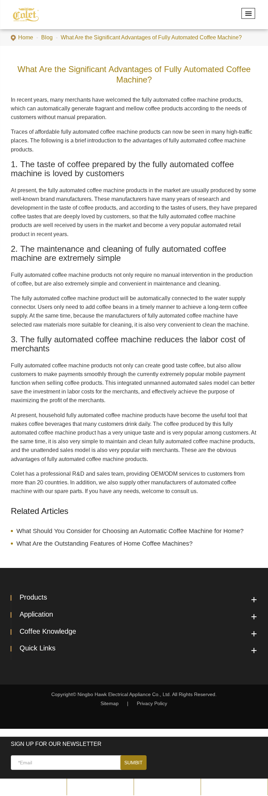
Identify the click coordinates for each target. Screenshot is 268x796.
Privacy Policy (152, 703)
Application (36, 614)
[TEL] (100, 786)
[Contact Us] (234, 786)
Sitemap (109, 703)
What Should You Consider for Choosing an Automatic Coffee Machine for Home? (130, 531)
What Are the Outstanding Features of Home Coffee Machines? (104, 543)
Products (33, 597)
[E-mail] (33, 786)
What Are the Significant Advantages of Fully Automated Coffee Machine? (151, 37)
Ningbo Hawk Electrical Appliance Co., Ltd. (124, 694)
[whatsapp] (167, 786)
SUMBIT (133, 762)
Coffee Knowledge (48, 631)
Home (25, 37)
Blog (47, 37)
